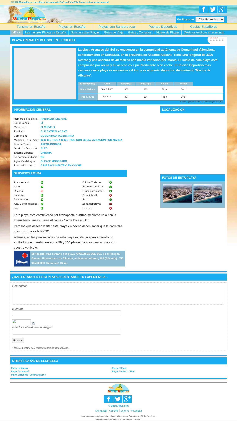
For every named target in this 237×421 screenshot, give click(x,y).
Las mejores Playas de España (45, 32)
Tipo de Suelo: (22, 144)
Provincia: (19, 131)
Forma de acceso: (24, 165)
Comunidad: (21, 135)
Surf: (85, 199)
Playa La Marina (19, 368)
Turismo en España (31, 26)
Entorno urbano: (23, 152)
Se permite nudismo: (26, 156)
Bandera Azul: (22, 122)
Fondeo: (87, 208)
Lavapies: (19, 195)
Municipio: (20, 127)
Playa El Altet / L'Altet (123, 371)
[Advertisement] (45, 73)
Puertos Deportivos (163, 26)
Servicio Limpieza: (93, 186)
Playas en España (72, 26)
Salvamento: (21, 199)
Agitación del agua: (25, 161)
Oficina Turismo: (91, 182)
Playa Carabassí (20, 371)
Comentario (20, 286)
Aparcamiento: (22, 182)
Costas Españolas (203, 26)
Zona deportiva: (91, 203)
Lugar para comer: (93, 190)
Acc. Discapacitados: (26, 203)
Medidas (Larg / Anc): (26, 139)
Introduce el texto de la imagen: (32, 327)
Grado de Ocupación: (26, 148)
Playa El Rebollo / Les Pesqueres (28, 375)
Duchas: (19, 190)
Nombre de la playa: (26, 118)
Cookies (125, 411)
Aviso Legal (101, 411)
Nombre (17, 308)
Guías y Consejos (139, 32)
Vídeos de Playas (167, 32)
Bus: (16, 208)
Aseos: (18, 186)
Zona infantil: (90, 195)
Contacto (113, 411)
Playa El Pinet (119, 368)
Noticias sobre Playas (85, 32)
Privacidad (136, 411)
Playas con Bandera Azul (117, 26)
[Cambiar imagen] (33, 323)
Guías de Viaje (113, 32)
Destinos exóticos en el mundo (204, 32)
